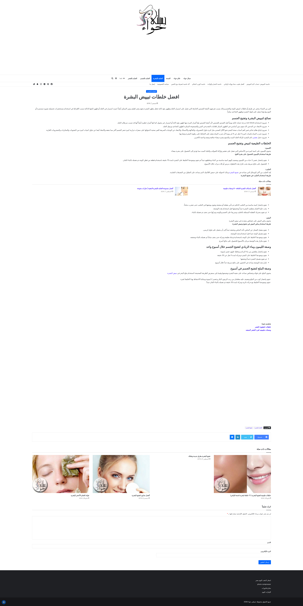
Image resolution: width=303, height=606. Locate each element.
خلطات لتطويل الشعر (263, 327)
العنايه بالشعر (132, 78)
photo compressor (264, 584)
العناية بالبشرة (158, 78)
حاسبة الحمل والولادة (214, 84)
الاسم (269, 542)
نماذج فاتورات (266, 588)
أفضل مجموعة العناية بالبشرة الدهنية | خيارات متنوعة (155, 188)
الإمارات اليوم (266, 592)
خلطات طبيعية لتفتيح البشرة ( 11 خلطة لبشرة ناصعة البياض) (250, 495)
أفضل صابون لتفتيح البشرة (141, 495)
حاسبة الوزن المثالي (198, 84)
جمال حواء (187, 78)
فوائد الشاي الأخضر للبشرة (80, 495)
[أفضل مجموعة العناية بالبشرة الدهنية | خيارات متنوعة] (181, 191)
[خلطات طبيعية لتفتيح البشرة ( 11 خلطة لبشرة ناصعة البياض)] (242, 474)
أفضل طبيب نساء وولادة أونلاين (234, 84)
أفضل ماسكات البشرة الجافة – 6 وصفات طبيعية (239, 188)
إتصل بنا (152, 84)
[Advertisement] (151, 55)
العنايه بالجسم (145, 78)
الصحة (168, 78)
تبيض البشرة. (172, 273)
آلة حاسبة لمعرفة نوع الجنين (180, 84)
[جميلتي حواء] (151, 19)
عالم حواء (177, 78)
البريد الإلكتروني (266, 551)
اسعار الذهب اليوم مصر (263, 580)
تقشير (255, 137)
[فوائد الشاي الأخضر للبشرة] (60, 474)
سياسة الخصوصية (163, 84)
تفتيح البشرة (233, 172)
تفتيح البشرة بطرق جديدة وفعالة (199, 456)
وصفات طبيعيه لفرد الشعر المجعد (258, 330)
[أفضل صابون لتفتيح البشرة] (121, 474)
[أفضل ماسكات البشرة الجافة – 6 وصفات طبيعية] (264, 191)
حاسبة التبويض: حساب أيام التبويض (258, 84)
